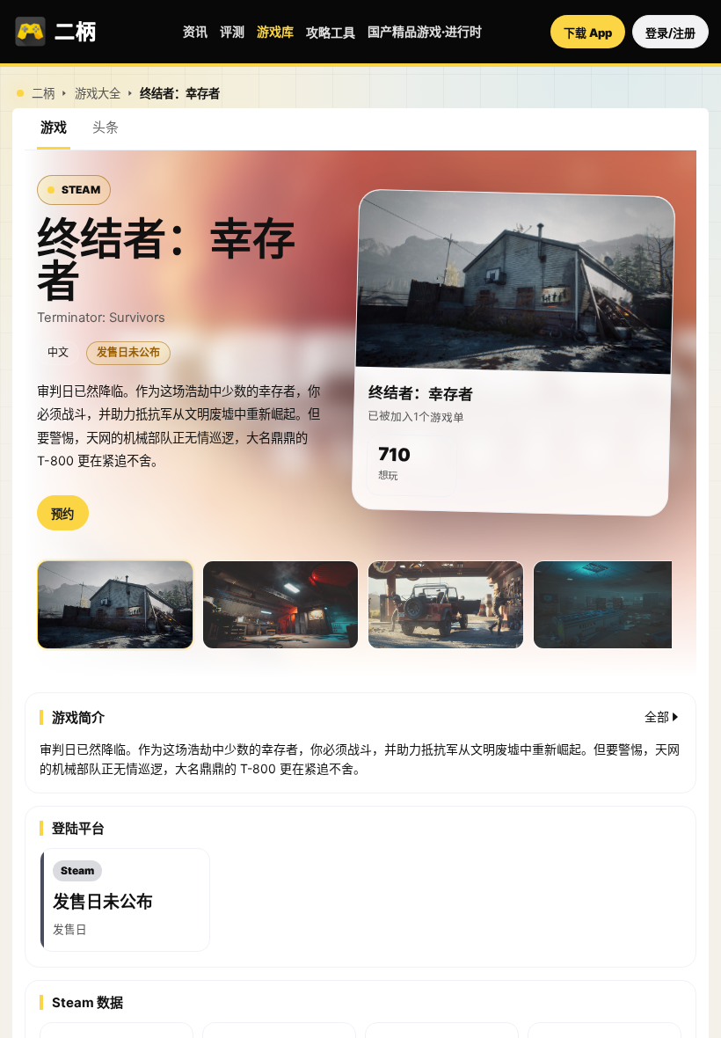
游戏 (53, 127)
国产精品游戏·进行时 (425, 31)
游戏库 (275, 31)
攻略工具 (330, 32)
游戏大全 (97, 93)
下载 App (588, 33)
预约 (62, 514)
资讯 (195, 31)
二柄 (43, 93)
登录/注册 (670, 33)
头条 (105, 127)
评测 (232, 31)
